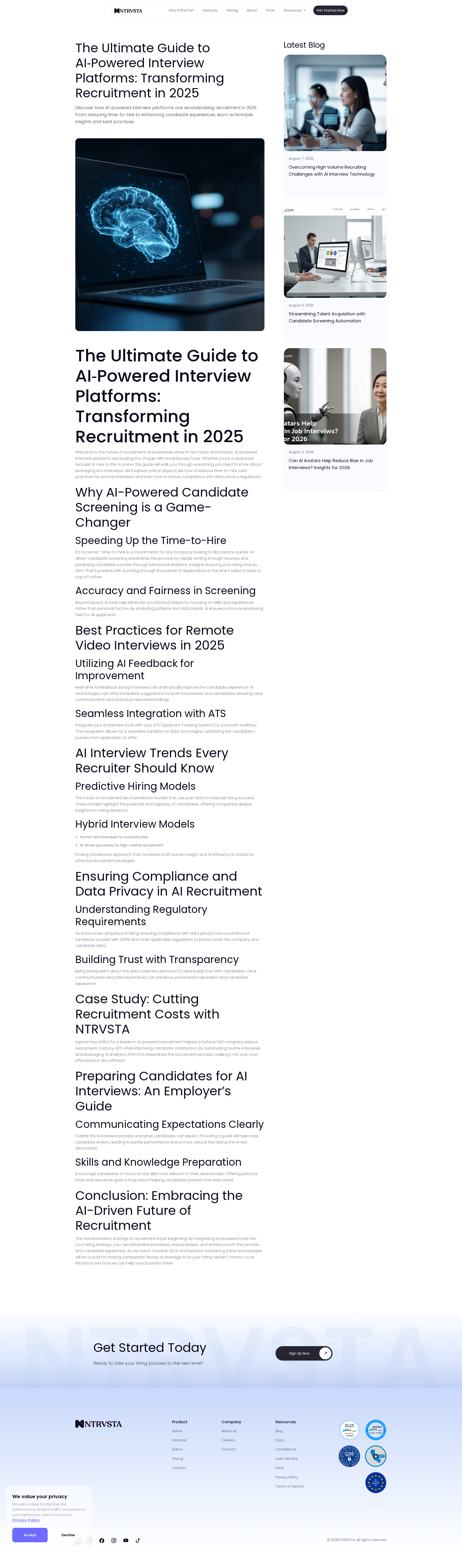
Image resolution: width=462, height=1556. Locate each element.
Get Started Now (330, 10)
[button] (295, 10)
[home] (128, 10)
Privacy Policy (26, 1520)
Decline (68, 1535)
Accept (30, 1535)
